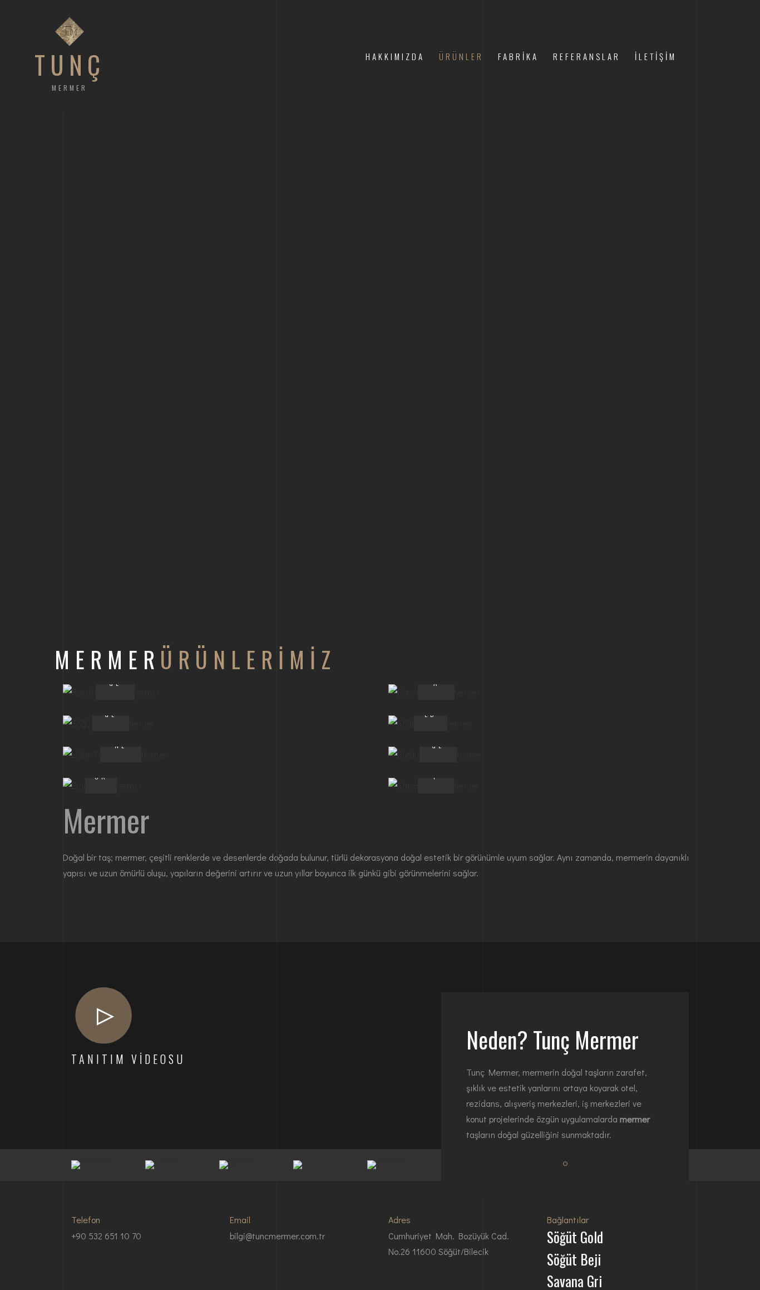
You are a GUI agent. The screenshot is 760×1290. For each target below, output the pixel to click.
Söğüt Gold (575, 1236)
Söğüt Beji (574, 1259)
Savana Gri (574, 1280)
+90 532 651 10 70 (106, 1236)
